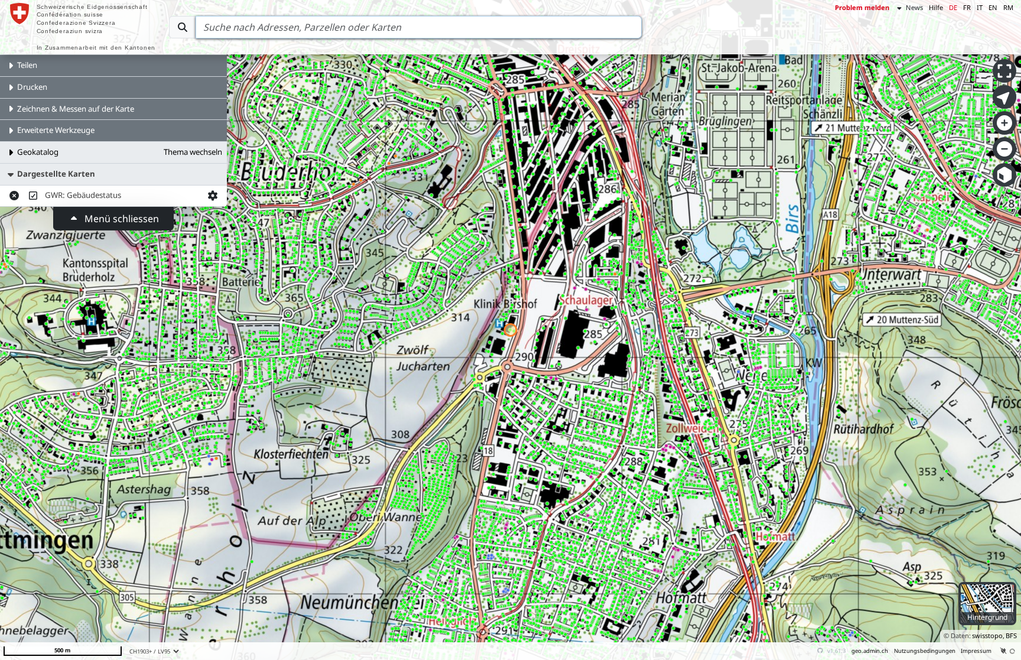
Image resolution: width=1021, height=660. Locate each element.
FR (967, 7)
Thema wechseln (193, 152)
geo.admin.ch (869, 651)
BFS (1011, 635)
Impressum (976, 651)
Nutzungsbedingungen (924, 651)
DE (953, 7)
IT (980, 7)
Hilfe (936, 7)
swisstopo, (988, 635)
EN (993, 7)
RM (1008, 7)
